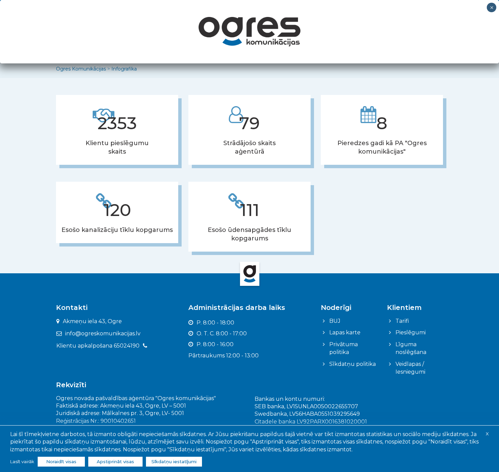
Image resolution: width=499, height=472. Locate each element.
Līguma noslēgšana (410, 348)
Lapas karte (345, 332)
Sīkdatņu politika (352, 364)
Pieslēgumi (410, 332)
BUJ (334, 321)
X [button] (487, 433)
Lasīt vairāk (22, 461)
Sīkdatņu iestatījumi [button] (174, 461)
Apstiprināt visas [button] (115, 461)
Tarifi (402, 321)
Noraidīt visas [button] (61, 461)
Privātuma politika (343, 348)
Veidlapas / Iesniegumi (410, 368)
